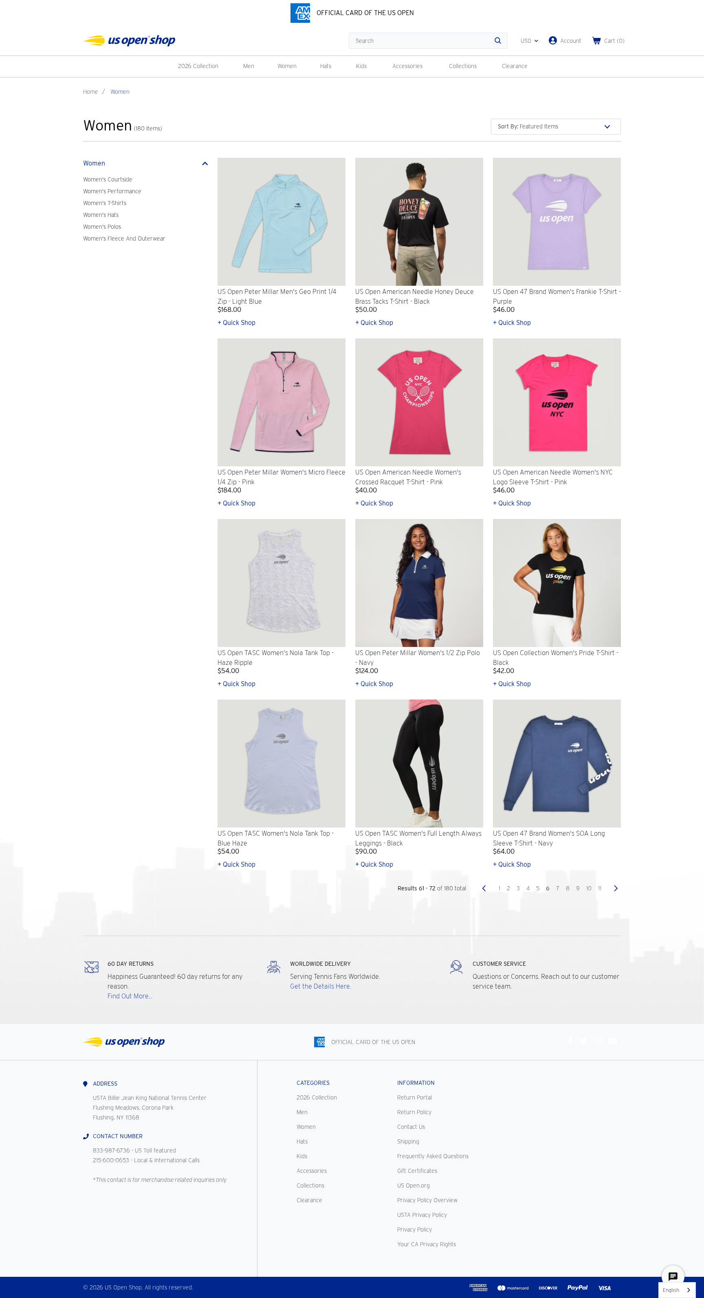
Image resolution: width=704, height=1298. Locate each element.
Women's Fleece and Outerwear (124, 238)
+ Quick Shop (236, 323)
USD (526, 41)
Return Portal (414, 1097)
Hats (325, 66)
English (671, 1290)
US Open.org (413, 1185)
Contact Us (411, 1127)
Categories (313, 1082)
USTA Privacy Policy (422, 1215)
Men (248, 66)
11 (599, 888)
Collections (463, 66)
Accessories (407, 66)
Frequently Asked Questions (433, 1156)
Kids (361, 66)
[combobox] (677, 1290)
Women (287, 66)
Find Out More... (130, 996)
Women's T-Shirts (104, 203)
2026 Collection (198, 66)
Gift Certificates (417, 1171)
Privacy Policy (414, 1229)
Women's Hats (101, 215)
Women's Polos (102, 226)
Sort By (508, 126)
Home (90, 91)
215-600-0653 (111, 1160)
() (614, 41)
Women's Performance (112, 191)
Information (416, 1082)
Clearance (515, 66)
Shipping (408, 1141)
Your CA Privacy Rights (426, 1244)
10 (589, 888)
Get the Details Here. (320, 986)
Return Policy (414, 1112)
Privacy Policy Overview (427, 1200)
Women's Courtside (107, 179)
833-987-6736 (111, 1150)
